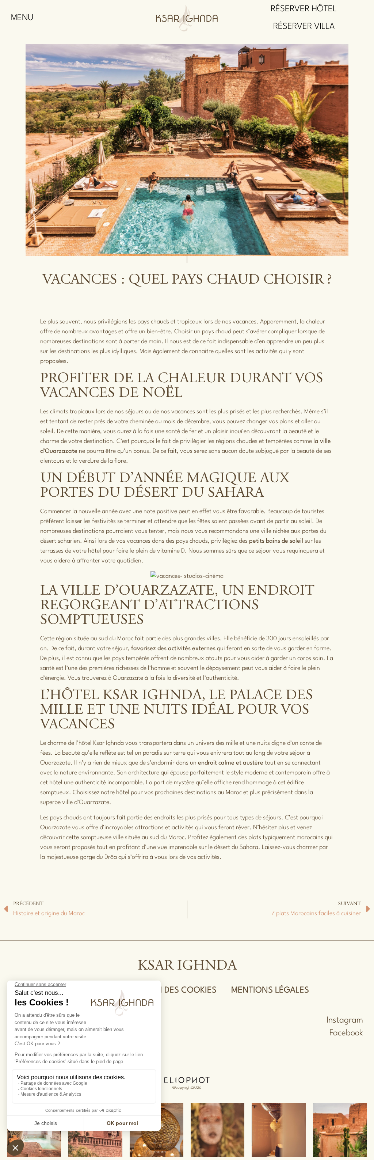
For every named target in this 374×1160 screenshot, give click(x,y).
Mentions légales (270, 990)
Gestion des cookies (172, 990)
